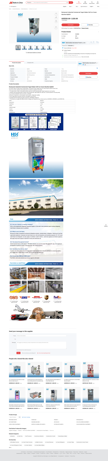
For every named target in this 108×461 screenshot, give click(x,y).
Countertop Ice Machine (39, 436)
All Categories (13, 6)
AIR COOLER (56, 422)
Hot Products (23, 451)
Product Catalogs (26, 417)
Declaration (67, 456)
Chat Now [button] (91, 24)
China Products (29, 451)
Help (77, 6)
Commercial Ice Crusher (50, 436)
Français (37, 453)
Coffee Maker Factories (14, 442)
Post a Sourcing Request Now (43, 353)
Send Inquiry (70, 24)
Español (28, 453)
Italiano (47, 453)
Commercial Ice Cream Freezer (82, 442)
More (10, 447)
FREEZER (56, 419)
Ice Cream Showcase (49, 442)
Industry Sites (62, 451)
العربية (61, 453)
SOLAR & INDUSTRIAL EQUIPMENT (83, 424)
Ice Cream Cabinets (28, 445)
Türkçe (78, 453)
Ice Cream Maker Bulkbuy (39, 445)
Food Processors (28, 436)
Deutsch (51, 453)
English (25, 453)
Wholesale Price (55, 451)
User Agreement (61, 456)
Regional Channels (69, 451)
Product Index (75, 451)
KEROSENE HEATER (13, 419)
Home (10, 8)
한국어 (64, 453)
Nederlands (56, 453)
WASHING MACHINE (36, 422)
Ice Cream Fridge (70, 442)
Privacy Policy (72, 456)
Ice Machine (12, 436)
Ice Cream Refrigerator (60, 442)
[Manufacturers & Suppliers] (16, 2)
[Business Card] (97, 68)
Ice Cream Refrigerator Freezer (16, 445)
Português (33, 453)
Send (18, 353)
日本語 (68, 453)
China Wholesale (49, 451)
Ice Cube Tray (19, 436)
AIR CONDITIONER (12, 422)
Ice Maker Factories (39, 442)
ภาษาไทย (74, 453)
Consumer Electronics (16, 8)
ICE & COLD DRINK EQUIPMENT (82, 422)
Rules (98, 6)
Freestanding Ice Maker (62, 436)
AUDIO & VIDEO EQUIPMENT (14, 424)
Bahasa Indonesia (89, 453)
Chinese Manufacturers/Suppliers (39, 451)
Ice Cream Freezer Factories (27, 442)
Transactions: (68, 45)
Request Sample (85, 28)
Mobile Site (81, 451)
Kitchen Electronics (24, 8)
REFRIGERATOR (79, 419)
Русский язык (42, 453)
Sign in (97, 3)
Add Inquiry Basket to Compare (34, 52)
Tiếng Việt (82, 453)
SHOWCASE (34, 419)
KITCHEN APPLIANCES (58, 424)
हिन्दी (71, 453)
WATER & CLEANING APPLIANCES (38, 424)
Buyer (70, 6)
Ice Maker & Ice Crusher (33, 8)
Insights (85, 451)
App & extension (84, 6)
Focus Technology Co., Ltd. (45, 456)
